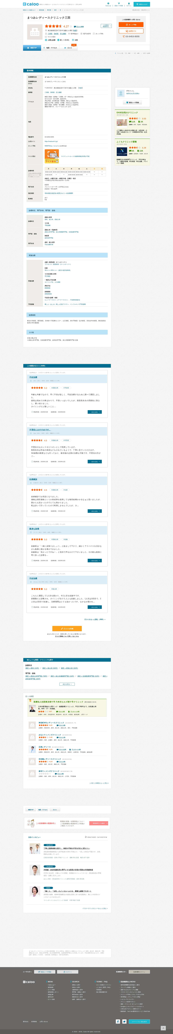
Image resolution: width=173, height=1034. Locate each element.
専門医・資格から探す (79, 992)
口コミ (55, 809)
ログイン (129, 5)
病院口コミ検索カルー (29, 10)
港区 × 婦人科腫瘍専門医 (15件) (62, 676)
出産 (66, 490)
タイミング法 (49, 282)
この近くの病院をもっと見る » (99, 783)
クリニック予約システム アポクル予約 (132, 994)
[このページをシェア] (118, 1021)
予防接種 (47, 225)
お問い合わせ (44, 1021)
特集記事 (50, 994)
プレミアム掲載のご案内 (128, 987)
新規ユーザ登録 (119, 5)
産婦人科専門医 (50, 232)
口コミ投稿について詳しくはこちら (67, 636)
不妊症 (67, 388)
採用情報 (34, 1021)
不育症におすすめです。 (40, 430)
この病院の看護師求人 (106, 25)
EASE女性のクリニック (127, 112)
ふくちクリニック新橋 (127, 142)
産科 (46, 219)
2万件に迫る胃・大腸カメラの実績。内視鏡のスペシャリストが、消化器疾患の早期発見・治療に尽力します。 (72, 873)
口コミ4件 (62, 725)
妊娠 (66, 539)
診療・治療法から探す (79, 999)
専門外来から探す (77, 994)
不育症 (67, 440)
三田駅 (50, 34)
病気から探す (76, 985)
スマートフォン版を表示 (139, 1021)
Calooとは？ (52, 985)
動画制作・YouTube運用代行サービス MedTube (135, 1011)
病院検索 (41, 10)
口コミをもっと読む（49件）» (94, 619)
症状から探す (76, 987)
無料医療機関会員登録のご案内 (130, 985)
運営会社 (25, 1021)
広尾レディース (45, 747)
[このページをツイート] (124, 1021)
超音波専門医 (49, 238)
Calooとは (108, 5)
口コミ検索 (51, 989)
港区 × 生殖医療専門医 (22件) (88, 676)
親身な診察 (34, 529)
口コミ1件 (62, 737)
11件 (133, 122)
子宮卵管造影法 (75, 300)
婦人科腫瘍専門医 (61, 232)
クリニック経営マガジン (128, 1001)
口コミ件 (80, 27)
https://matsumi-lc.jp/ (51, 141)
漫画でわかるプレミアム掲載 (129, 989)
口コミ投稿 (51, 999)
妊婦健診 (33, 479)
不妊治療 (33, 377)
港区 (55, 10)
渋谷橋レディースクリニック (50, 759)
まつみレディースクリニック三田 (48, 17)
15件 (141, 151)
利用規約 (99, 989)
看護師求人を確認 (99, 823)
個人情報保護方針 (101, 992)
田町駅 (56, 34)
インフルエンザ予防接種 (78, 304)
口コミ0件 (62, 711)
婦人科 (51, 219)
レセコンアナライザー (127, 999)
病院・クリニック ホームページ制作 (132, 1004)
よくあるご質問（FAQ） (103, 987)
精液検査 (47, 288)
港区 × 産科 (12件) (32, 668)
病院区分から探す (77, 997)
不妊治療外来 (49, 244)
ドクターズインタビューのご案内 (131, 992)
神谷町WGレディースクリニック (51, 723)
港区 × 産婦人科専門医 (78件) (36, 676)
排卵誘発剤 (48, 294)
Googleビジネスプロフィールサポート (132, 1006)
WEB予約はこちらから (52, 146)
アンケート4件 (75, 711)
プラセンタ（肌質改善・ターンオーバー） (58, 264)
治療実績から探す (77, 989)
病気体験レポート (53, 992)
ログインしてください (132, 93)
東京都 (49, 10)
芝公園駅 (63, 34)
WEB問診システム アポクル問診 (130, 997)
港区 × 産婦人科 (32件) (69, 668)
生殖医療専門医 (74, 232)
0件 (133, 151)
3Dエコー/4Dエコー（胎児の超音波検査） (58, 270)
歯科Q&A (51, 997)
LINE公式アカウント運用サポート (131, 1009)
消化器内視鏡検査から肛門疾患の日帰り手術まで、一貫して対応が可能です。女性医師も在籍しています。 (72, 851)
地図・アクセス (42, 809)
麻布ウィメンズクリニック (49, 771)
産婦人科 (57, 219)
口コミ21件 (62, 749)
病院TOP (30, 809)
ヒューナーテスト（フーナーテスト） (57, 300)
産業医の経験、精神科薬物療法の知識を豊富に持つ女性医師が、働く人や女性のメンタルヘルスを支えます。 (72, 894)
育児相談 (47, 276)
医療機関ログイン (139, 972)
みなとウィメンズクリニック (50, 735)
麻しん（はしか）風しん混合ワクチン (57, 304)
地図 (74, 30)
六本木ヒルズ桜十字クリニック (58, 702)
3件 (142, 122)
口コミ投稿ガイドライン (103, 985)
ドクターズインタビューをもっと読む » (95, 908)
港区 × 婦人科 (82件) (50, 668)
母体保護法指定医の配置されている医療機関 (59, 193)
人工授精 (57, 282)
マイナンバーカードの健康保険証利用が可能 (75, 156)
